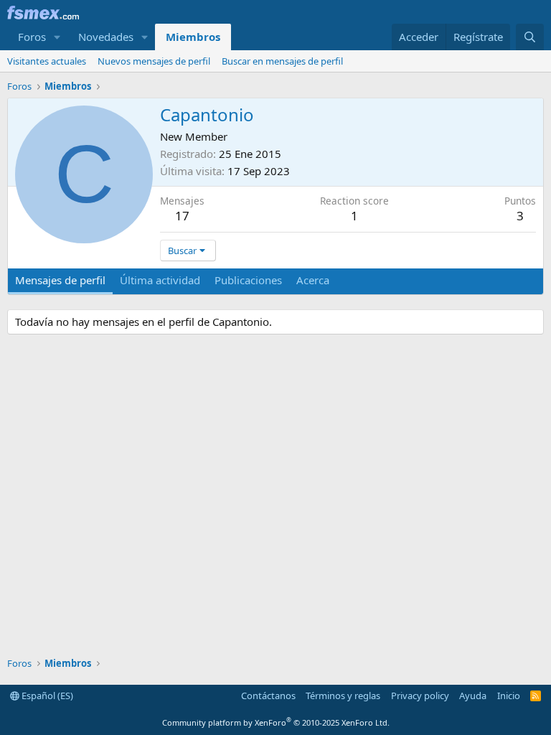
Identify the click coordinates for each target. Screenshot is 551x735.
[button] (57, 37)
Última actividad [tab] (160, 280)
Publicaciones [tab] (248, 280)
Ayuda (472, 695)
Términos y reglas (343, 695)
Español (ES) (46, 695)
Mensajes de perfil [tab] (60, 280)
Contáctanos (268, 695)
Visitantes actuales (46, 61)
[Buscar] (530, 37)
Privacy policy (420, 695)
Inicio (508, 695)
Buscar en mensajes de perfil (282, 61)
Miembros (193, 36)
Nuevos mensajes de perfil (154, 61)
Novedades (105, 36)
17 (182, 215)
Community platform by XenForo (276, 722)
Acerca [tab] (312, 280)
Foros (32, 36)
